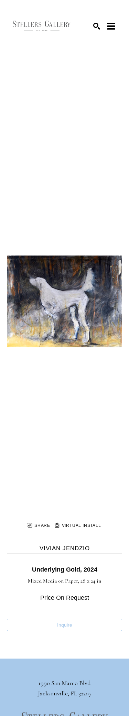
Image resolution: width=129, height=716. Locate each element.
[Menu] (111, 26)
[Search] (96, 26)
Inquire (64, 625)
